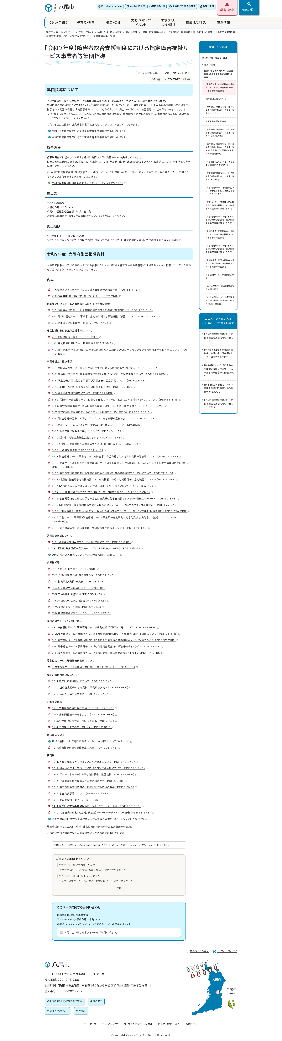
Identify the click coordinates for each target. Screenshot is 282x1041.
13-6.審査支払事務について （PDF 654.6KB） (80, 793)
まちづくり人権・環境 (168, 22)
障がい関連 (131, 32)
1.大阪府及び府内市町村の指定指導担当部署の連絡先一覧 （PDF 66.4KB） (95, 290)
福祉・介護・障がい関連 (110, 32)
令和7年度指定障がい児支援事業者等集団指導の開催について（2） (89, 137)
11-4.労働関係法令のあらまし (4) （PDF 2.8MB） (82, 727)
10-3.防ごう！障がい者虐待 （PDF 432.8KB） (80, 694)
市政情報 (223, 22)
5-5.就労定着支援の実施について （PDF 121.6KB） (82, 393)
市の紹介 (81, 1011)
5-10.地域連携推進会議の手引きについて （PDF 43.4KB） (86, 431)
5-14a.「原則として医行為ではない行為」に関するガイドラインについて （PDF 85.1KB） (102, 486)
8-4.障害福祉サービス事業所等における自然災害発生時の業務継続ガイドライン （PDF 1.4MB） (106, 646)
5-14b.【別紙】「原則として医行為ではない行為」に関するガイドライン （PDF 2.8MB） (101, 492)
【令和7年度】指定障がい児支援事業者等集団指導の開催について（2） (218, 403)
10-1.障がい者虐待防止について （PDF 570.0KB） (82, 681)
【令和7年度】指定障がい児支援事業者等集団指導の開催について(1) (218, 337)
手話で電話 (208, 6)
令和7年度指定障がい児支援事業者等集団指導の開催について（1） (89, 131)
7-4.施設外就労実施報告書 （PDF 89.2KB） (78, 588)
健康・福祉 (113, 22)
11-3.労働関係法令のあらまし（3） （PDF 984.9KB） (83, 721)
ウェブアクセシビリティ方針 (138, 1024)
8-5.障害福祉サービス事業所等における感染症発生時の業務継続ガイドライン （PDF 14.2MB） (106, 653)
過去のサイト (191, 1024)
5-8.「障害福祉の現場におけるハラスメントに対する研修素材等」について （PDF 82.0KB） (104, 418)
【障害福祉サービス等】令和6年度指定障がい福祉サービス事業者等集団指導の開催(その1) (220, 205)
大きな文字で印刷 (175, 79)
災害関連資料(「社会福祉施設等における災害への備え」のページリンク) (98, 819)
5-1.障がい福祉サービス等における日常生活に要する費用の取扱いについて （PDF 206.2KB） (106, 368)
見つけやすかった (71, 881)
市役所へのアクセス (57, 1011)
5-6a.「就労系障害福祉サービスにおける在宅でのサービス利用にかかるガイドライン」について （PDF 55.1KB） (115, 399)
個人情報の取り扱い (168, 1024)
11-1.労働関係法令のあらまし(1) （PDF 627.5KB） (83, 708)
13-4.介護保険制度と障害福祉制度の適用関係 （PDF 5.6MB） (88, 781)
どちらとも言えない (90, 870)
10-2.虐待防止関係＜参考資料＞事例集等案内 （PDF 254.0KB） (90, 687)
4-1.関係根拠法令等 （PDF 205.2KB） (75, 337)
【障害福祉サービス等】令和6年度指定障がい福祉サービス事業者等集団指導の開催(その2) (220, 249)
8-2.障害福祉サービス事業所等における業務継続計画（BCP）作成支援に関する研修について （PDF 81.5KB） (115, 634)
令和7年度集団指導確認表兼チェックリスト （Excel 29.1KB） (87, 183)
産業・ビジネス (196, 22)
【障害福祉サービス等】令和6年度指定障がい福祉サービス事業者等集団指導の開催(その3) (220, 220)
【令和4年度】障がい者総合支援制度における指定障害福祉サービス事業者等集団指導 (220, 263)
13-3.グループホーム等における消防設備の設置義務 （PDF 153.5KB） (93, 774)
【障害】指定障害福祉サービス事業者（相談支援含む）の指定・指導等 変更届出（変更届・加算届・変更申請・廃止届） (220, 149)
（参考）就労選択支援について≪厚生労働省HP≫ (86, 555)
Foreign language (111, 6)
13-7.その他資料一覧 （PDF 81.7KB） (75, 800)
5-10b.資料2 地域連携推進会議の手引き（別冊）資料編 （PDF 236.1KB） (95, 444)
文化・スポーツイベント (141, 22)
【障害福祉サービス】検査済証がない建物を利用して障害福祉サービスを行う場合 (220, 191)
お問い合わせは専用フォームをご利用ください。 (91, 932)
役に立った (67, 870)
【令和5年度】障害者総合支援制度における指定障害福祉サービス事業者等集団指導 (220, 234)
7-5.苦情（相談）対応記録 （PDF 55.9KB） (77, 594)
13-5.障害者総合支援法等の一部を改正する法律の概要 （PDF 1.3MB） (93, 787)
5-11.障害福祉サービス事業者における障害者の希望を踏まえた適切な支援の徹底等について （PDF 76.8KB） (115, 456)
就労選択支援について (216, 99)
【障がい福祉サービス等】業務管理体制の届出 (220, 287)
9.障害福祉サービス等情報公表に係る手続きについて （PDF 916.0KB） (93, 667)
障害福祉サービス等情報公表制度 (220, 276)
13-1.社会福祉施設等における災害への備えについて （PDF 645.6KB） (93, 762)
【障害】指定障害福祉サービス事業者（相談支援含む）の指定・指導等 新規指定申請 (220, 133)
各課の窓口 (96, 1001)
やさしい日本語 (137, 6)
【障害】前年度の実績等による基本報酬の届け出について (220, 163)
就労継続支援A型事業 (216, 121)
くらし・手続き (58, 22)
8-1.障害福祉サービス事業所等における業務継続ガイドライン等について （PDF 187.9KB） (104, 627)
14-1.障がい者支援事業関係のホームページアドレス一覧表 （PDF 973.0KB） (96, 806)
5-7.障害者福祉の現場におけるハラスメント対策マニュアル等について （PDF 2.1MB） (101, 412)
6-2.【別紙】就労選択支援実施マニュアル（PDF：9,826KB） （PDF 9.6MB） (96, 548)
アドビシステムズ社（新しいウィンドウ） (123, 845)
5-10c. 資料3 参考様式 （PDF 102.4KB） (77, 450)
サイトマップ (90, 1024)
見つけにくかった (123, 881)
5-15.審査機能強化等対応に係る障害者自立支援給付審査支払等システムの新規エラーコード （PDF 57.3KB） (114, 498)
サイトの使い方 (110, 1024)
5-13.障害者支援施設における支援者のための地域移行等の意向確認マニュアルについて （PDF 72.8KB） (112, 473)
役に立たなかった (116, 870)
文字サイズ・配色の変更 (184, 6)
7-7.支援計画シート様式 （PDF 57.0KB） (76, 607)
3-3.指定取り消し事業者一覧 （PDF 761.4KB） (80, 323)
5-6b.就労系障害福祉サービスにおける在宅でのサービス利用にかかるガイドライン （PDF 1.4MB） (108, 406)
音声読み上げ (158, 6)
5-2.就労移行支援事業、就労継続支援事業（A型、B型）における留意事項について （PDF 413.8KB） (109, 374)
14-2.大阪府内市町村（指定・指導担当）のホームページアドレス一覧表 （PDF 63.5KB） (101, 812)
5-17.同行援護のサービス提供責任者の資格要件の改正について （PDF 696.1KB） (100, 528)
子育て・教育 (86, 22)
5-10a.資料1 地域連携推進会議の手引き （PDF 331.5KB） (87, 437)
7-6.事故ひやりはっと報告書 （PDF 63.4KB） (79, 600)
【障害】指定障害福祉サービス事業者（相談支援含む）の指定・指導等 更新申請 (220, 176)
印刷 (154, 79)
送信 (118, 888)
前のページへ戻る (199, 951)
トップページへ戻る (227, 951)
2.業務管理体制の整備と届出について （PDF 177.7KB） (85, 296)
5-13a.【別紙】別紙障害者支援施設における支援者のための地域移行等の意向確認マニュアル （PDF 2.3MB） (114, 479)
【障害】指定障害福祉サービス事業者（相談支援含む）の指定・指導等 (176, 32)
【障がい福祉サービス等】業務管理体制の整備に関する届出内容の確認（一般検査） (220, 300)
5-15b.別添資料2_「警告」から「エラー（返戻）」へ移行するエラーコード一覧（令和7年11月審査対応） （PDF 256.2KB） (119, 511)
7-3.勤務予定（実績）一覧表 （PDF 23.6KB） (78, 581)
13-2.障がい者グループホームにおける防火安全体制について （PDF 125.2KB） (98, 768)
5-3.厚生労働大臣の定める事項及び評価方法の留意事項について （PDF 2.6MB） (99, 380)
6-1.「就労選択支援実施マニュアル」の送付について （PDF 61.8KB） (91, 542)
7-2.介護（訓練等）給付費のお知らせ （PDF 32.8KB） (83, 575)
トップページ (68, 32)
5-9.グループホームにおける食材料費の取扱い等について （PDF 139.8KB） (96, 425)
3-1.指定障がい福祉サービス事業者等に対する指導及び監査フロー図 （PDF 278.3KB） (102, 310)
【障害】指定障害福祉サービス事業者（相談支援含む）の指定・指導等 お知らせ (220, 110)
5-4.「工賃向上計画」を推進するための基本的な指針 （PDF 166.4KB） (93, 387)
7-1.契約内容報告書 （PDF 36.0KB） (74, 569)
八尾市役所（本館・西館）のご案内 (64, 1001)
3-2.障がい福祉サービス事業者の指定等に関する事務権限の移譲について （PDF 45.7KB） (104, 316)
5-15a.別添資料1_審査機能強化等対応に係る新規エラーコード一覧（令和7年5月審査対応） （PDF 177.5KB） (115, 505)
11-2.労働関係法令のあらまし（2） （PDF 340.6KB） (83, 714)
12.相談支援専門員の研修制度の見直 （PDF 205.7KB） (85, 747)
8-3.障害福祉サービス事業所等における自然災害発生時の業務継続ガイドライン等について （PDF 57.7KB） (114, 640)
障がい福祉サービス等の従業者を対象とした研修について (91, 741)
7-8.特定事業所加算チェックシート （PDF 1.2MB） (81, 613)
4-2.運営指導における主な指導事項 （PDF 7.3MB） (82, 343)
